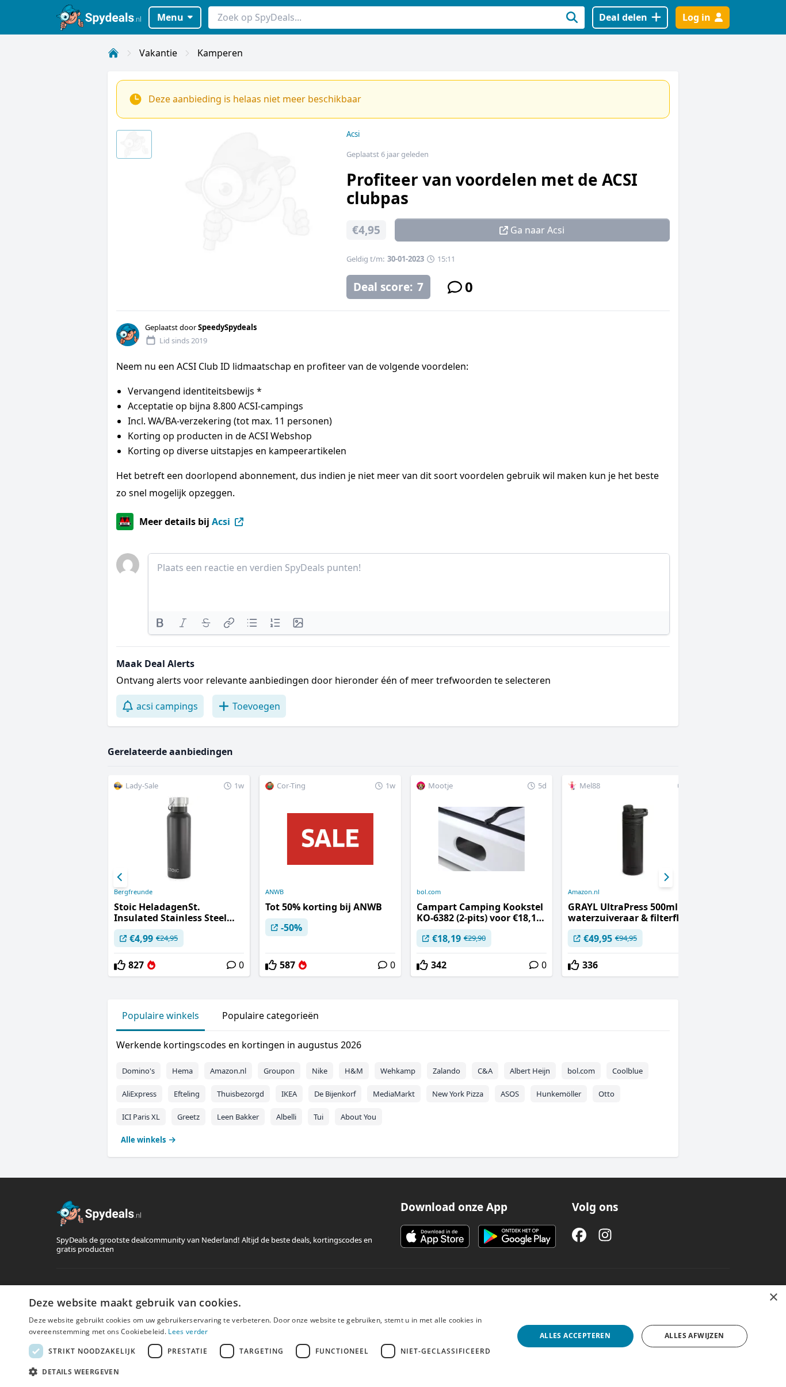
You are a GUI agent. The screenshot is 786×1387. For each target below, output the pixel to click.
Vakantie (158, 53)
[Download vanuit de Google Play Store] (517, 1236)
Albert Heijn (530, 1071)
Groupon (279, 1071)
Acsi (353, 134)
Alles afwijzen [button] (694, 1335)
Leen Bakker (238, 1117)
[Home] (113, 53)
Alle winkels (143, 1140)
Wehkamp (397, 1071)
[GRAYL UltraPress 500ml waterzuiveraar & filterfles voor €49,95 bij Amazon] (633, 875)
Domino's (138, 1071)
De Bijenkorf (335, 1094)
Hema (182, 1071)
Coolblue (627, 1071)
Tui (318, 1117)
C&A (485, 1071)
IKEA (289, 1094)
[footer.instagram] (605, 1235)
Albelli (286, 1117)
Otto (606, 1094)
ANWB (274, 892)
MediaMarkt (394, 1094)
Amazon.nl (584, 892)
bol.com (429, 892)
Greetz (188, 1117)
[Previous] (120, 877)
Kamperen (220, 53)
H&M (354, 1071)
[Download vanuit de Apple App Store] (435, 1236)
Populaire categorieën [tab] (270, 1015)
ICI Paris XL (141, 1117)
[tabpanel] (393, 1089)
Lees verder (188, 1331)
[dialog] (393, 1336)
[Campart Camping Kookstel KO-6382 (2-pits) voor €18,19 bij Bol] (481, 875)
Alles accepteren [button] (575, 1335)
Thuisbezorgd (240, 1094)
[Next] (666, 877)
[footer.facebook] (579, 1235)
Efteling (187, 1094)
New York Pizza (457, 1094)
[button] (263, 1371)
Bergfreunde (133, 892)
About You (358, 1117)
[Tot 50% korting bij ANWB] (330, 875)
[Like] (119, 965)
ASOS (510, 1094)
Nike (319, 1071)
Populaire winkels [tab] (160, 1015)
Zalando (446, 1071)
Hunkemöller (558, 1094)
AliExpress (139, 1094)
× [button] (773, 1297)
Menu (170, 17)
